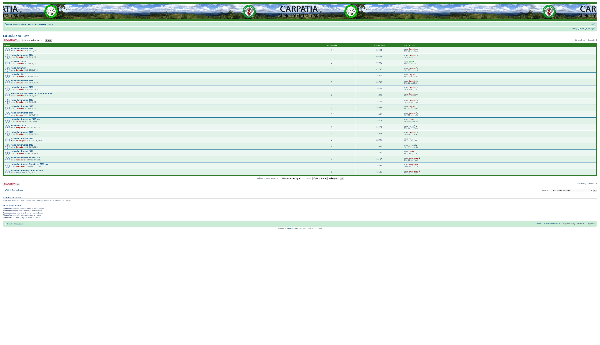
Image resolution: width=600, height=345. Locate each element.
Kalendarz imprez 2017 (22, 113)
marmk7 (412, 126)
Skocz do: (545, 190)
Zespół (538, 224)
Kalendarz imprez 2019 (22, 100)
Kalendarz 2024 (18, 61)
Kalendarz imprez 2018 (22, 106)
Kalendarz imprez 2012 (22, 145)
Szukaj (574, 29)
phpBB (289, 228)
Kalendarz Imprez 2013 (22, 138)
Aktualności (33, 24)
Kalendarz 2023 (18, 68)
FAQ (582, 29)
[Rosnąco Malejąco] (336, 178)
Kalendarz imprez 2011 (22, 151)
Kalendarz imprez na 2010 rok (25, 158)
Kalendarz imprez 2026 (22, 48)
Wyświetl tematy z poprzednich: (268, 178)
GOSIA (411, 62)
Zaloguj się (591, 29)
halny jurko (20, 128)
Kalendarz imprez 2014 (22, 132)
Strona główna (20, 24)
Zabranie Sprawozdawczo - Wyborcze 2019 (31, 93)
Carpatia (19, 51)
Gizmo (18, 121)
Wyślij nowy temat (10, 39)
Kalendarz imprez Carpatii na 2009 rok (29, 164)
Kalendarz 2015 (18, 125)
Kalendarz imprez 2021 (22, 81)
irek (410, 139)
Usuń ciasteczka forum (551, 224)
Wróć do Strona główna (14, 190)
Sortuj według (307, 178)
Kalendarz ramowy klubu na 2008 (27, 170)
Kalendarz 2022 (18, 74)
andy (18, 173)
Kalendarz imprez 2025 (22, 55)
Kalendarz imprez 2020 (22, 87)
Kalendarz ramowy (46, 24)
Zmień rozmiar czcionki (593, 23)
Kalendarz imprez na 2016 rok (25, 119)
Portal (9, 24)
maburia (412, 145)
